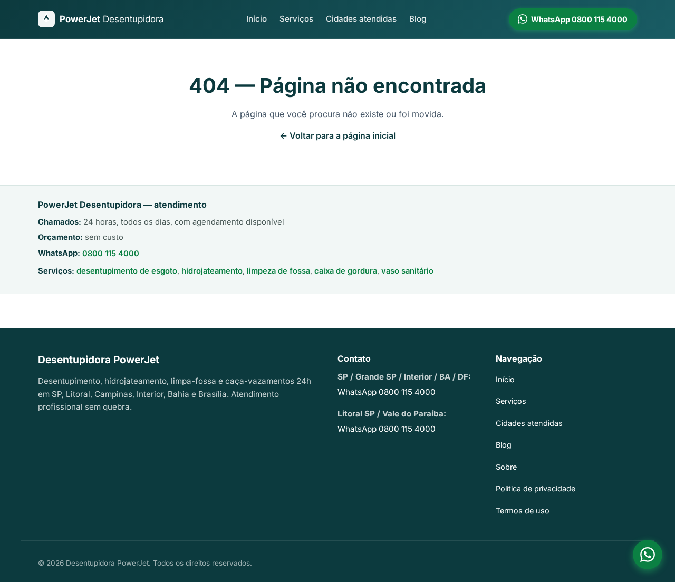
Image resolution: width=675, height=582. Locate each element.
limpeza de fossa (278, 271)
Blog (417, 19)
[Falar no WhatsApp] (647, 554)
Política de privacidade (535, 488)
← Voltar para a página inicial (337, 135)
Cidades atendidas (361, 19)
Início (256, 19)
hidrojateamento (212, 271)
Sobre (506, 466)
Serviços (296, 19)
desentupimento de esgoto (126, 271)
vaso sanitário (407, 271)
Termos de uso (522, 510)
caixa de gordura (345, 271)
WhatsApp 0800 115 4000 (387, 392)
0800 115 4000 (110, 253)
